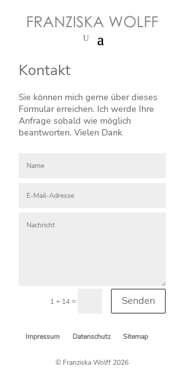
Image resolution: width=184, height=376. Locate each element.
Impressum (43, 336)
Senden (138, 300)
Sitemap (135, 336)
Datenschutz (91, 336)
